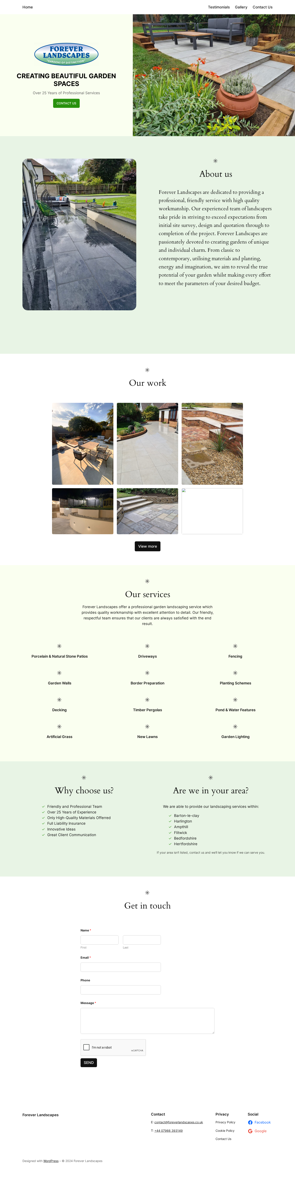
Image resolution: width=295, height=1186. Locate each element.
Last (125, 947)
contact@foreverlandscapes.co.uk (178, 1122)
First (84, 947)
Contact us (66, 103)
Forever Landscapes (40, 1115)
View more (147, 546)
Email (86, 957)
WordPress (51, 1161)
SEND (89, 1062)
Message (88, 1003)
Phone (85, 980)
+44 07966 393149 (168, 1130)
